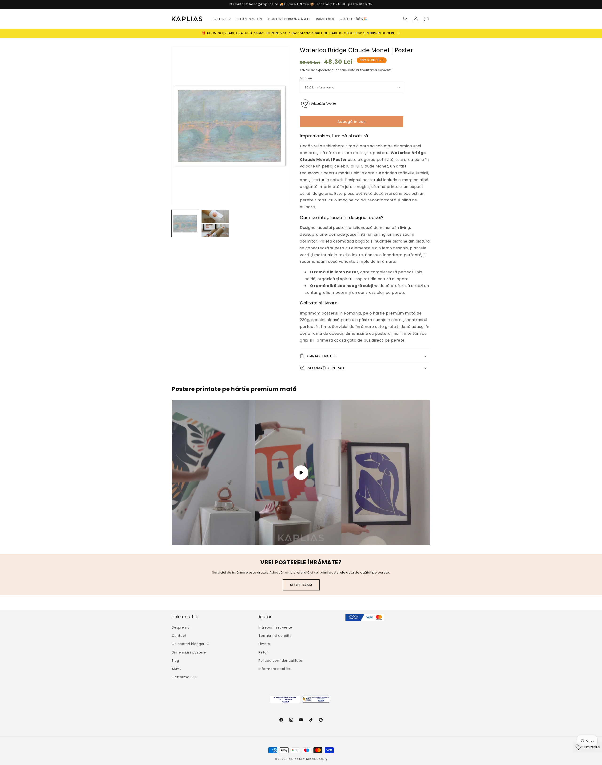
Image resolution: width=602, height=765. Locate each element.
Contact (179, 635)
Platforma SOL (184, 677)
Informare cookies (274, 668)
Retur (263, 652)
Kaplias (292, 759)
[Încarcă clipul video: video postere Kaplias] (301, 472)
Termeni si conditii (274, 635)
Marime (306, 78)
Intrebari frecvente (275, 627)
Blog (175, 660)
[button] (221, 19)
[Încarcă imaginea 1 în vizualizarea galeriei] (185, 223)
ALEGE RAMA (301, 584)
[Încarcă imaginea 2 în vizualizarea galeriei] (215, 223)
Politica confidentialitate (280, 660)
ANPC (176, 668)
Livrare (264, 644)
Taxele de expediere (315, 70)
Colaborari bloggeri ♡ (191, 644)
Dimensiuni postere (189, 652)
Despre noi (181, 627)
